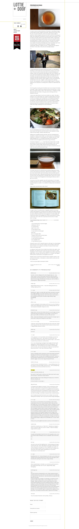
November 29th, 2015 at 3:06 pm (55, 442)
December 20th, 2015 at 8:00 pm (55, 493)
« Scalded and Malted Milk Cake (36, 265)
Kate (32, 454)
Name (31, 504)
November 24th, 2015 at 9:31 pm (55, 351)
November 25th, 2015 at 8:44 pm (55, 384)
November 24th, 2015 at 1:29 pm (55, 302)
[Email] (21, 26)
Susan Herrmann (34, 321)
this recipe (41, 141)
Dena (32, 290)
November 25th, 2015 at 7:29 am (55, 370)
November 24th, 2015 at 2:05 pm (55, 310)
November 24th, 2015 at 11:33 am (54, 283)
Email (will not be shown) (34, 508)
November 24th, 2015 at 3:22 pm (55, 321)
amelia (32, 432)
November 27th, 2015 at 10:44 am (54, 424)
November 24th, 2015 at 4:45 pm (55, 329)
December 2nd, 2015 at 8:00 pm (55, 462)
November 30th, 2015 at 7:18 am (55, 454)
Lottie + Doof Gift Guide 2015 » (54, 265)
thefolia (32, 351)
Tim (31, 370)
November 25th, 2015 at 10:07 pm (54, 399)
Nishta (32, 399)
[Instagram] (18, 26)
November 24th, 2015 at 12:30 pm (54, 290)
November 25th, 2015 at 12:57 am (54, 362)
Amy (32, 334)
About (15, 29)
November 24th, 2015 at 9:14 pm (55, 334)
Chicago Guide (17, 30)
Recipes (15, 32)
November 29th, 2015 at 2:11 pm (55, 432)
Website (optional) (33, 512)
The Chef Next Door (51, 220)
